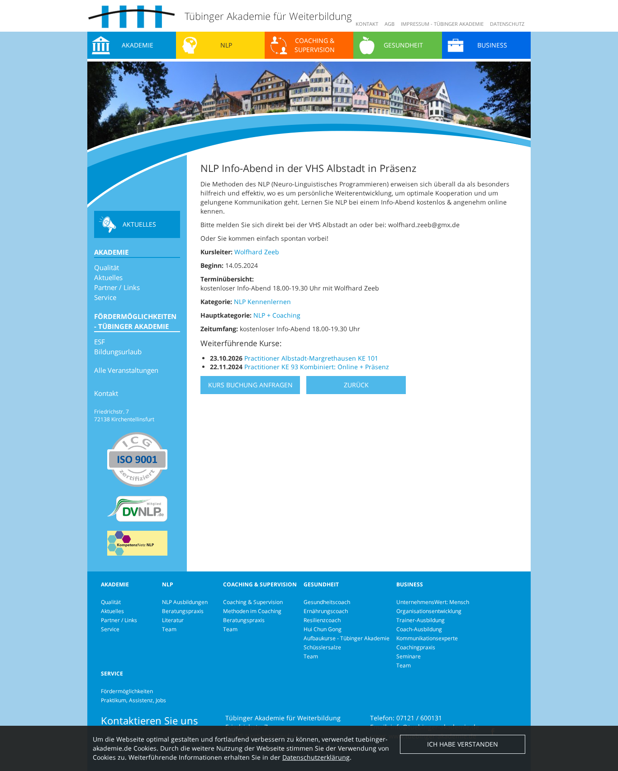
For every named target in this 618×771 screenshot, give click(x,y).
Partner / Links (117, 287)
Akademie (137, 45)
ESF (99, 341)
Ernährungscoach (326, 611)
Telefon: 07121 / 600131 (406, 718)
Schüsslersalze (322, 647)
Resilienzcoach (322, 620)
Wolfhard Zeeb (256, 251)
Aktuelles (139, 224)
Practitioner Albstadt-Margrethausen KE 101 (311, 358)
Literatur (173, 620)
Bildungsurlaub (118, 351)
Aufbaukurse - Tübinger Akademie (347, 638)
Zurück (356, 385)
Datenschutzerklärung (316, 757)
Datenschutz (507, 23)
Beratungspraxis (183, 611)
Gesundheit (403, 45)
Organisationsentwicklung (428, 611)
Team (169, 629)
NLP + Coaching (276, 315)
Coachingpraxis (415, 647)
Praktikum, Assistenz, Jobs (133, 700)
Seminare (408, 656)
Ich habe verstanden (462, 744)
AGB (390, 23)
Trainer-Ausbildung (420, 620)
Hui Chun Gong (323, 629)
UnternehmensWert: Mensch (432, 602)
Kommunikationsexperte (427, 638)
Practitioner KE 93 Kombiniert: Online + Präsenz (316, 366)
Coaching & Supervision (315, 45)
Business (492, 45)
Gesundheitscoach (327, 602)
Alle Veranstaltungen (126, 370)
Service (105, 297)
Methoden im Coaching (252, 611)
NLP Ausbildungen (185, 602)
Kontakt (367, 23)
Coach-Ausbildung (419, 629)
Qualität (106, 267)
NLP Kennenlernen (262, 301)
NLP (226, 45)
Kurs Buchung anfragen (250, 385)
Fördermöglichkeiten (127, 691)
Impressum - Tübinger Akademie (442, 23)
